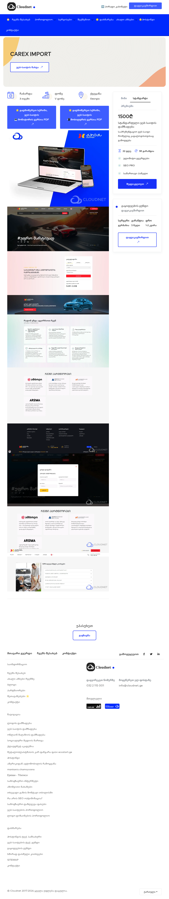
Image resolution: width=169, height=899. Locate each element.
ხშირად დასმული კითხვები (25, 854)
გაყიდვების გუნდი (19, 848)
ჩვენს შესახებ (21, 19)
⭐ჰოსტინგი (147, 19)
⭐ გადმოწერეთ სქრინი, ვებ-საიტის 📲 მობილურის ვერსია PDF (84, 115)
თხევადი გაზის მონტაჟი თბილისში (30, 792)
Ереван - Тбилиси (17, 775)
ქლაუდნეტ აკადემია (20, 746)
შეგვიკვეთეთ (135, 183)
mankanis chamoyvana (20, 769)
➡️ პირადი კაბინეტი (114, 6)
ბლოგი (11, 684)
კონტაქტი (12, 30)
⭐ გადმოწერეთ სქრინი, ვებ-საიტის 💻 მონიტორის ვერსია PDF (31, 115)
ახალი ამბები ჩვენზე (20, 678)
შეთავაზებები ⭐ (18, 696)
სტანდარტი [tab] (140, 98)
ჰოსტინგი (13, 757)
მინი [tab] (124, 98)
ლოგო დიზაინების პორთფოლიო (28, 815)
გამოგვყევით (129, 654)
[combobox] (150, 891)
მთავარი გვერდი (19, 653)
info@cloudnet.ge (131, 685)
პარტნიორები (16, 690)
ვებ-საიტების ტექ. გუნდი (23, 842)
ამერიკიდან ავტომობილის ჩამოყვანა (31, 763)
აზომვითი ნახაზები (19, 786)
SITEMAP (12, 859)
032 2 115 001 (95, 685)
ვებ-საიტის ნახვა (27, 67)
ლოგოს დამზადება (19, 723)
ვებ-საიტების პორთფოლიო (25, 809)
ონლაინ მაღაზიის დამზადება (26, 734)
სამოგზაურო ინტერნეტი (22, 780)
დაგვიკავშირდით (145, 5)
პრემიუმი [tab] (127, 106)
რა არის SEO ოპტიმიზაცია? (24, 798)
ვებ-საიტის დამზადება (22, 728)
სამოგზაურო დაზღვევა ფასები (26, 804)
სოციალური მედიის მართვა (25, 740)
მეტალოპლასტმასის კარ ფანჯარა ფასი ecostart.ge (39, 752)
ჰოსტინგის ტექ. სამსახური (24, 836)
